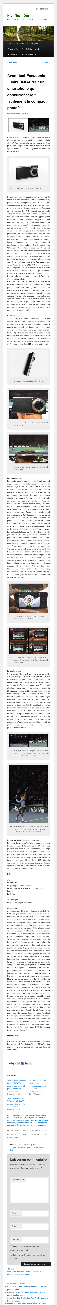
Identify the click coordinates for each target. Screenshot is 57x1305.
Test (28, 1118)
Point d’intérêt (27, 49)
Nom (14, 1213)
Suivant (46, 62)
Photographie (13, 49)
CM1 (19, 1120)
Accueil (10, 43)
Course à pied (32, 43)
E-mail (14, 1226)
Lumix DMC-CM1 (41, 1120)
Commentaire (18, 1180)
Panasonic (11, 1122)
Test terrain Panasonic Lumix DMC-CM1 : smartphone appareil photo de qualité (16, 1084)
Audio (37, 49)
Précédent (12, 62)
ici (40, 549)
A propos (20, 43)
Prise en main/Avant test (16, 1118)
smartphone (11, 1125)
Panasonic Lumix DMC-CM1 (26, 1122)
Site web (15, 1239)
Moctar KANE (38, 1118)
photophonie (42, 1122)
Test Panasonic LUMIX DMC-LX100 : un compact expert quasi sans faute (38, 1084)
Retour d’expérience (28, 54)
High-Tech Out (18, 15)
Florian (10, 1303)
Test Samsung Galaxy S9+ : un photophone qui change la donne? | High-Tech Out (27, 1147)
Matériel (32, 1115)
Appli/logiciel (12, 54)
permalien (41, 1125)
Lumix (32, 1120)
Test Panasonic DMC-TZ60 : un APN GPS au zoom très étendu (16, 1101)
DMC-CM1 (25, 1120)
